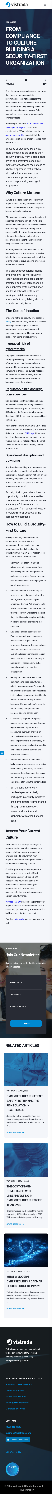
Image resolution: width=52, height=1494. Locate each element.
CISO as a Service (15, 1390)
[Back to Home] (17, 4)
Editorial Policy (13, 1452)
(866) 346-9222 (13, 1427)
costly (8, 321)
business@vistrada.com (18, 1433)
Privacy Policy (26, 1490)
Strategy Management (17, 1402)
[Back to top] (48, 1490)
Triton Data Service (16, 1396)
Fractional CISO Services (19, 1384)
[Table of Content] (2, 753)
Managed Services (15, 1408)
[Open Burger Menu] (45, 4)
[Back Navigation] (26, 80)
